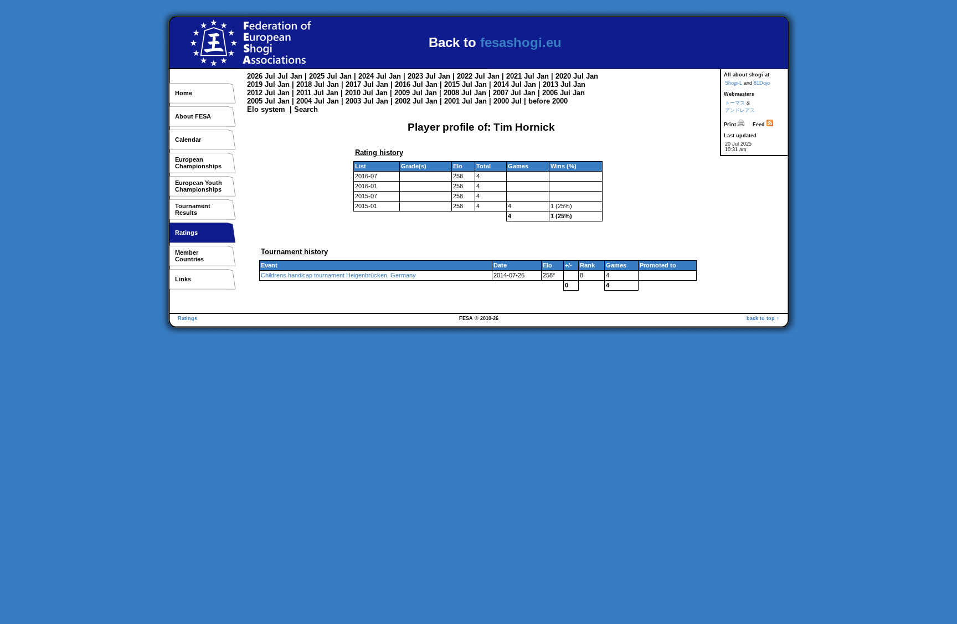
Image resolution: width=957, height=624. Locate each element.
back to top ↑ (763, 318)
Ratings (186, 232)
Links (183, 279)
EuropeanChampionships (198, 162)
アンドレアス (740, 110)
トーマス (735, 103)
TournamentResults (192, 209)
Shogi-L (733, 83)
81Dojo (762, 83)
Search (306, 109)
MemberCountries (189, 255)
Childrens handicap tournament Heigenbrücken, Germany (338, 275)
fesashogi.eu (521, 42)
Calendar (188, 139)
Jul (270, 76)
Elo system (266, 109)
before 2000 (548, 101)
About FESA (193, 116)
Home (183, 93)
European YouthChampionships (198, 186)
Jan (296, 76)
